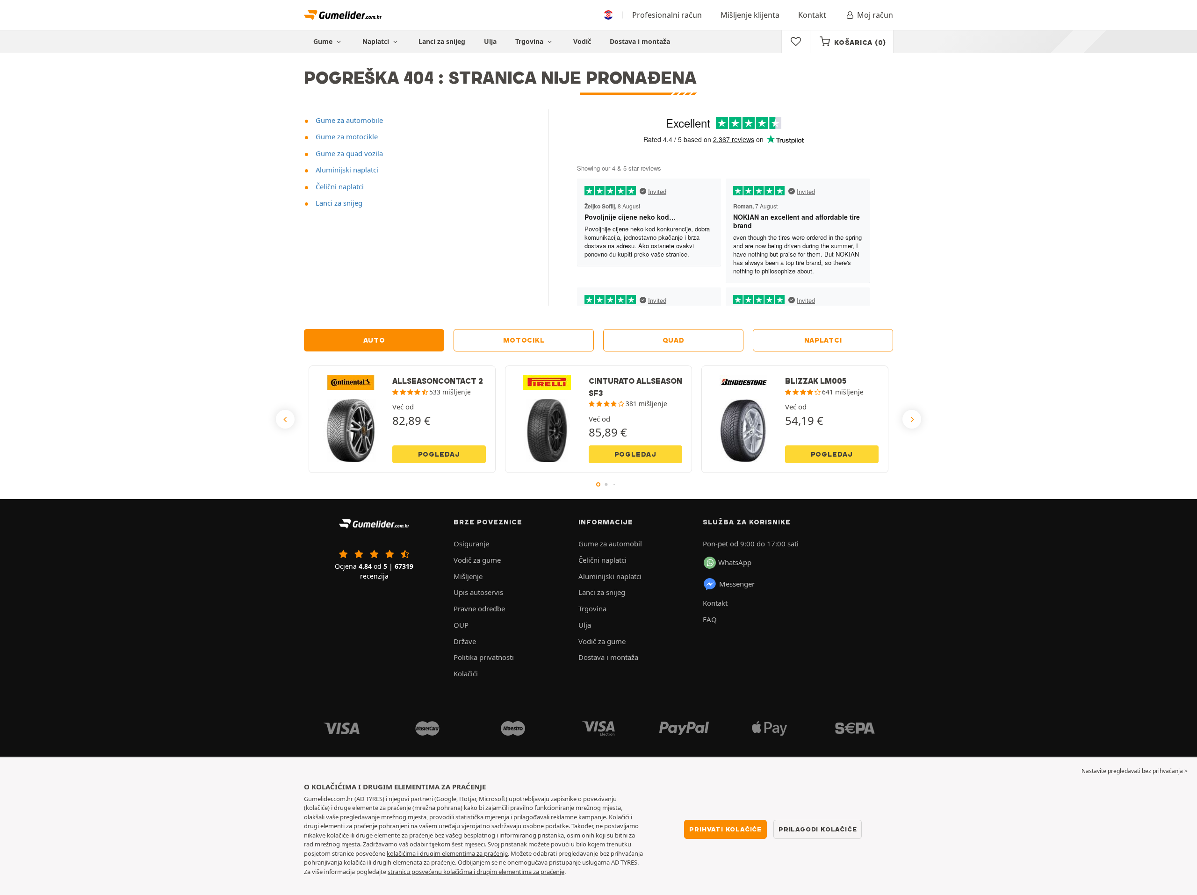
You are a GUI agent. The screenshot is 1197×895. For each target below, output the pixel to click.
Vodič (582, 41)
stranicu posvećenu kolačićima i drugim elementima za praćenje (476, 871)
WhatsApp (734, 562)
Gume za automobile (348, 120)
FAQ (710, 619)
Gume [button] (323, 41)
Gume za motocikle (346, 136)
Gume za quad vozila (348, 153)
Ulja (490, 41)
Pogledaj (439, 454)
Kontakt (812, 15)
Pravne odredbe (479, 608)
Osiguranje (471, 543)
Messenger (737, 583)
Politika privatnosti (484, 657)
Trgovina (530, 41)
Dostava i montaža (640, 41)
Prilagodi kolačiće (818, 829)
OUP (461, 625)
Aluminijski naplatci (346, 169)
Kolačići (466, 673)
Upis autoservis (478, 592)
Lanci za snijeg (441, 41)
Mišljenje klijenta (750, 15)
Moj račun (875, 15)
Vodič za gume (477, 560)
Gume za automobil (610, 543)
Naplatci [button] (376, 41)
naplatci (823, 340)
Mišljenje (468, 576)
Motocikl (524, 340)
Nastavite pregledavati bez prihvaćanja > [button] (1135, 771)
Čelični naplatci (339, 186)
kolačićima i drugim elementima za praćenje (447, 853)
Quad (674, 340)
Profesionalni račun (667, 15)
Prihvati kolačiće (725, 829)
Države (465, 641)
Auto (374, 340)
